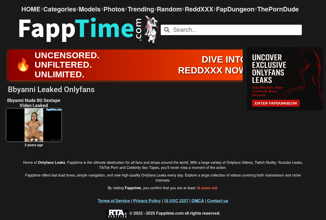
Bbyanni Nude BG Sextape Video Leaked (33, 103)
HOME (30, 9)
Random (169, 9)
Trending (141, 9)
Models (90, 9)
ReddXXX (199, 9)
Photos (114, 9)
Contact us (217, 200)
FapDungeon (235, 9)
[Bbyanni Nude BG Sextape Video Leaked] (34, 125)
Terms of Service (114, 200)
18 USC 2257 (176, 200)
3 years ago (33, 145)
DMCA (198, 200)
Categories (59, 9)
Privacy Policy (147, 200)
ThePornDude (278, 9)
